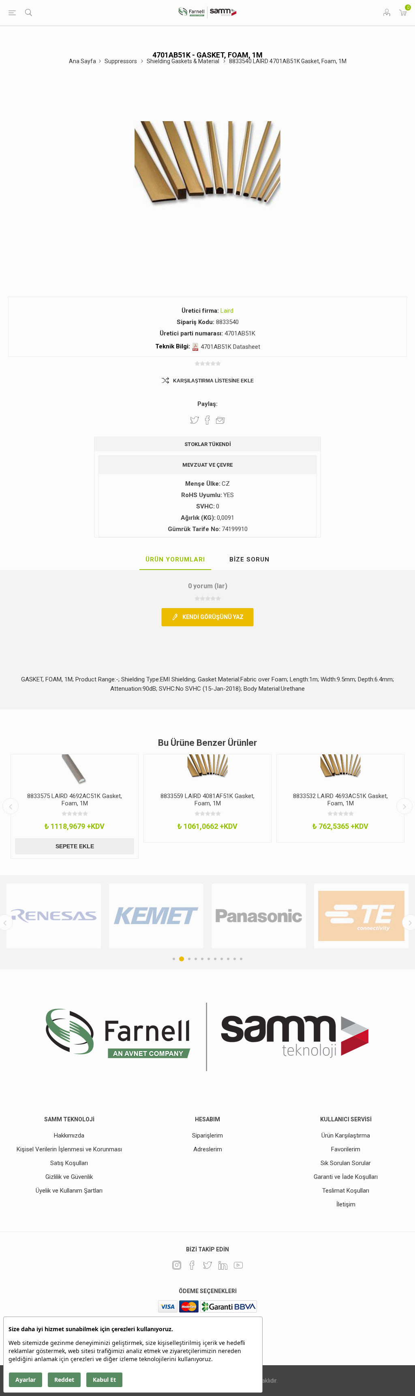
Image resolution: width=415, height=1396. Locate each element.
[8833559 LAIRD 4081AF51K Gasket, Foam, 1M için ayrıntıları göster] (148, 770)
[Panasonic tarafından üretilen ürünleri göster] (156, 916)
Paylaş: (207, 404)
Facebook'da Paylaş (207, 420)
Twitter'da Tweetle (194, 420)
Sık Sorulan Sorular (346, 1163)
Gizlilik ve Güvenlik (69, 1176)
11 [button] (241, 959)
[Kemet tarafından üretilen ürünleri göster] (54, 916)
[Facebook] (192, 1265)
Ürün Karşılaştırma (345, 1135)
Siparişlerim (207, 1135)
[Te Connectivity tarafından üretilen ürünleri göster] (259, 916)
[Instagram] (176, 1265)
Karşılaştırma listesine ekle (213, 381)
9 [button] (228, 959)
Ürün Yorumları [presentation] (175, 559)
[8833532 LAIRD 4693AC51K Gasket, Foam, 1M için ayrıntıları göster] (281, 770)
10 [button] (234, 959)
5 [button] (202, 959)
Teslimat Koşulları (345, 1190)
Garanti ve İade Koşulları (346, 1176)
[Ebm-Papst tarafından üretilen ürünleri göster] (361, 916)
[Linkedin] (222, 1265)
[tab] (175, 560)
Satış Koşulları (69, 1163)
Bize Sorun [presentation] (249, 559)
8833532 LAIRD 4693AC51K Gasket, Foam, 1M (281, 799)
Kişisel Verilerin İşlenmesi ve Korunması (69, 1149)
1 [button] (174, 959)
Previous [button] (10, 806)
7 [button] (215, 959)
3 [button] (188, 958)
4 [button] (196, 959)
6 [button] (209, 959)
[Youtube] (238, 1265)
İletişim (345, 1204)
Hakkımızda (69, 1135)
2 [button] (180, 959)
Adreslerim (207, 1149)
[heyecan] (207, 1265)
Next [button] (404, 806)
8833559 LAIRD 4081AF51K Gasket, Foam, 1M (148, 799)
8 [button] (221, 959)
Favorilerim (345, 1149)
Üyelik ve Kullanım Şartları (69, 1190)
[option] (148, 798)
